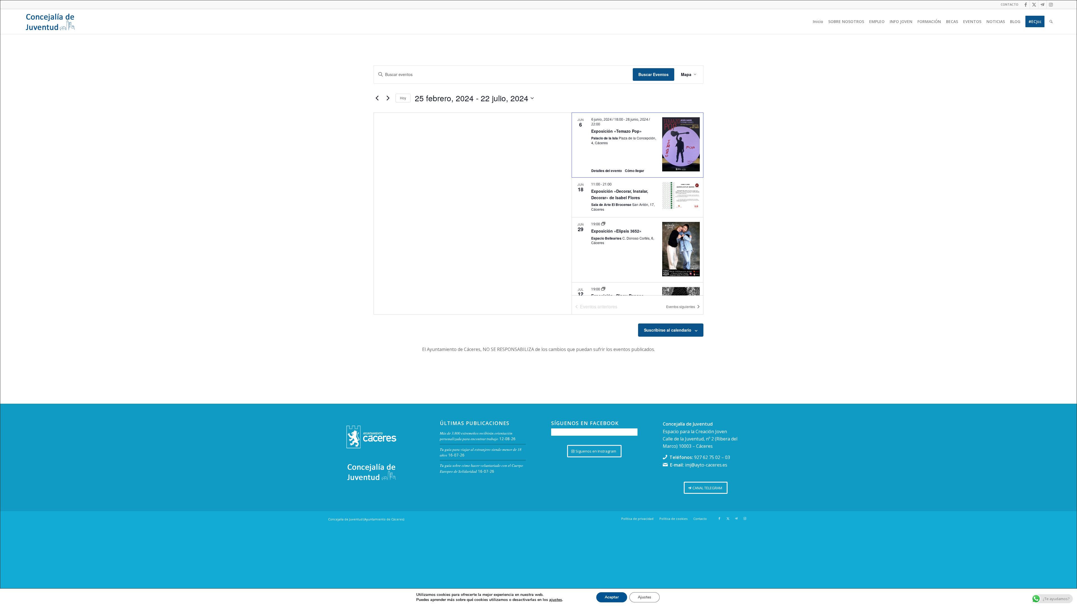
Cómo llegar (634, 170)
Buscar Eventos (653, 74)
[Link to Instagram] (1051, 4)
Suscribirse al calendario (667, 330)
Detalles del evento (606, 170)
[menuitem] (1008, 4)
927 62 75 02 (707, 457)
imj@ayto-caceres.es (706, 465)
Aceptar (612, 597)
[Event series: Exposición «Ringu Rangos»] (603, 289)
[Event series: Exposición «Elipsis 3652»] (603, 224)
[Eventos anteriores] (377, 98)
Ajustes (644, 597)
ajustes (555, 599)
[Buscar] (1051, 21)
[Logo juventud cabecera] (50, 21)
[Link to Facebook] (1025, 4)
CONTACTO (1009, 4)
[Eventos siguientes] (388, 98)
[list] (637, 204)
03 (727, 457)
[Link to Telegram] (1042, 4)
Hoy (403, 97)
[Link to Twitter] (1034, 4)
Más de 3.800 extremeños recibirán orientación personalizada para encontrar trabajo (476, 435)
